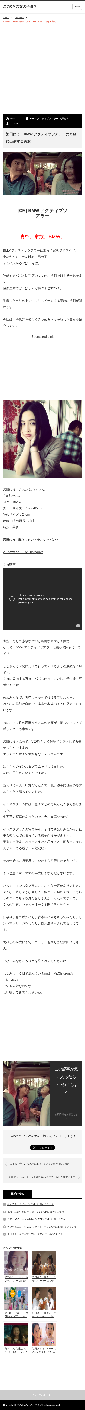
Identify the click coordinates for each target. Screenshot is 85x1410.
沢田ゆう (64, 118)
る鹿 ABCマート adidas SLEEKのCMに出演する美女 (36, 1219)
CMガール (19, 17)
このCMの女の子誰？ (28, 1405)
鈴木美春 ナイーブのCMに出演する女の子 (30, 1204)
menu (77, 6)
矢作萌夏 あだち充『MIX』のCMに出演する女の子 (35, 1234)
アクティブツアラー (47, 118)
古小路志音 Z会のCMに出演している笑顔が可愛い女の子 (41, 1163)
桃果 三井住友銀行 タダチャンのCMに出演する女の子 (36, 1212)
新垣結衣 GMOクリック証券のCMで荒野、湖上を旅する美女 (42, 1177)
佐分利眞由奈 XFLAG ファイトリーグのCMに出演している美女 (41, 1226)
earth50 (15, 123)
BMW (33, 118)
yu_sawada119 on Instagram (23, 552)
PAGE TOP (46, 1395)
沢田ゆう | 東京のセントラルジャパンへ (31, 539)
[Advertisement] (42, 68)
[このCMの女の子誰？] (20, 6)
